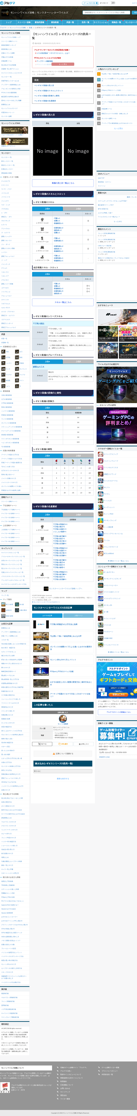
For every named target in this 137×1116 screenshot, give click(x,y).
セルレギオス (5, 307)
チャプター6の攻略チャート (10, 541)
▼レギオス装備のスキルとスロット (48, 91)
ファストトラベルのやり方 (10, 703)
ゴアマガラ (5, 288)
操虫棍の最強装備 (7, 434)
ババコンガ (5, 193)
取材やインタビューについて (70, 1074)
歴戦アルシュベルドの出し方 (10, 778)
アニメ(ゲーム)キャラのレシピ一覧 (12, 580)
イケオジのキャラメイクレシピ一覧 (13, 576)
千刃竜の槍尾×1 (59, 567)
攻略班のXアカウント (8, 146)
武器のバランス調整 (8, 53)
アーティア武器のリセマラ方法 (11, 458)
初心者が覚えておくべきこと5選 (12, 798)
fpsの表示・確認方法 (8, 647)
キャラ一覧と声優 (7, 869)
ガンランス (23, 369)
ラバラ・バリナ (6, 189)
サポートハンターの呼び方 (10, 873)
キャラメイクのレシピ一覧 (10, 552)
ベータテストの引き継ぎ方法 (10, 982)
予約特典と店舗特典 (8, 885)
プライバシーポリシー (110, 1071)
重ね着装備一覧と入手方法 (10, 679)
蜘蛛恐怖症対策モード (8, 671)
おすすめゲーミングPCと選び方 (11, 921)
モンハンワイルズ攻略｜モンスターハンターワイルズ (39, 12)
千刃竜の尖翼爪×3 (59, 529)
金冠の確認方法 (6, 727)
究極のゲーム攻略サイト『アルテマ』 (74, 1067)
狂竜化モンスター (7, 169)
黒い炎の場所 (5, 754)
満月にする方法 (6, 770)
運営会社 (63, 1095)
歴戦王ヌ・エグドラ (8, 315)
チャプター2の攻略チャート (10, 517)
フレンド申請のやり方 (8, 837)
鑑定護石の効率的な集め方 (10, 96)
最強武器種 (39, 22)
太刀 (20, 351)
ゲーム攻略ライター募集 (110, 1067)
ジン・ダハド (5, 244)
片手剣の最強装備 (7, 403)
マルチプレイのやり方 (8, 822)
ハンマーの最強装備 (8, 411)
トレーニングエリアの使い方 (10, 699)
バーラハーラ (5, 197)
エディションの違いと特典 (10, 889)
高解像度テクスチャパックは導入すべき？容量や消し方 (13, 977)
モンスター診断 (6, 116)
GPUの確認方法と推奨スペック (11, 932)
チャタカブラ (5, 181)
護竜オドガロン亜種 (8, 248)
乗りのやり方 (5, 667)
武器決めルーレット (8, 112)
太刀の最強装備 (6, 399)
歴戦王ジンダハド (7, 323)
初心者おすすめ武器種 (8, 65)
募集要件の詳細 (104, 757)
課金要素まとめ (6, 818)
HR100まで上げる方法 (8, 782)
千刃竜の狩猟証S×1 (60, 524)
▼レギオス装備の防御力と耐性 (47, 96)
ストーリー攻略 (24, 22)
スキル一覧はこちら (63, 302)
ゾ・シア (4, 260)
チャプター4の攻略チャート (10, 533)
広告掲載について (66, 1085)
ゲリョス (4, 268)
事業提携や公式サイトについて (71, 1078)
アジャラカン (5, 228)
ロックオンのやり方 (8, 723)
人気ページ (79, 615)
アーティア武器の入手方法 (10, 454)
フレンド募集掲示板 (8, 1001)
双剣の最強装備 (6, 407)
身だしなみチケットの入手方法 (11, 731)
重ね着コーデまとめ (8, 675)
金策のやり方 (5, 790)
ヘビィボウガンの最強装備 (10, 442)
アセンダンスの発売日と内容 (10, 88)
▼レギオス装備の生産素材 (45, 101)
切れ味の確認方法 (7, 742)
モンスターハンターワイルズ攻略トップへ (65, 589)
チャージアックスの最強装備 (10, 431)
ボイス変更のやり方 (8, 806)
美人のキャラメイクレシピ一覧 (11, 568)
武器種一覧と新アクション (10, 69)
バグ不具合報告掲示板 (8, 1009)
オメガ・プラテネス (8, 311)
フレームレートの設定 (8, 948)
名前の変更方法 (6, 802)
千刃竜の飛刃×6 (59, 562)
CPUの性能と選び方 (8, 929)
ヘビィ (8, 386)
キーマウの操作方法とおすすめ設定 (13, 814)
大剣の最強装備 (6, 395)
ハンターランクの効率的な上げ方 (12, 786)
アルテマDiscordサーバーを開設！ (12, 135)
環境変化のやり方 (7, 707)
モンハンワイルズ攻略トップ (10, 37)
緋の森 (21, 604)
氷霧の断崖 (23, 610)
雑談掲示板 (5, 993)
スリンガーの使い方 (8, 711)
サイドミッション (101, 22)
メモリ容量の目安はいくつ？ (10, 940)
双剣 (20, 357)
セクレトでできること (8, 652)
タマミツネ (5, 299)
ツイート (43, 744)
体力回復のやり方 (7, 853)
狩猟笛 (21, 363)
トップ (9, 22)
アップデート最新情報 (45, 61)
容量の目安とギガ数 (8, 944)
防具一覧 (85, 22)
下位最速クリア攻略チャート (10, 509)
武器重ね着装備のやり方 (9, 683)
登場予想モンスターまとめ (10, 81)
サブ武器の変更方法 (8, 695)
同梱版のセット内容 (8, 893)
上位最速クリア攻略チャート (10, 529)
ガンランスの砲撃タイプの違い (11, 486)
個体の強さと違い (7, 738)
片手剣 (8, 357)
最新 (128, 197)
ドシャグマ (5, 201)
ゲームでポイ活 (89, 3)
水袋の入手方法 (6, 762)
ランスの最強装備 (7, 419)
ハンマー (9, 363)
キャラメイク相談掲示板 (9, 1013)
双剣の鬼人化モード (8, 474)
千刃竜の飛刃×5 (59, 527)
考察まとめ (5, 857)
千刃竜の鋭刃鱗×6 (59, 560)
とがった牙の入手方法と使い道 (11, 758)
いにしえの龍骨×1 (59, 531)
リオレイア (5, 276)
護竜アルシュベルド (8, 256)
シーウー (4, 252)
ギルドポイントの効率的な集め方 (12, 734)
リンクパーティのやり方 (9, 830)
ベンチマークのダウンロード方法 (12, 956)
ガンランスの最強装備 (8, 423)
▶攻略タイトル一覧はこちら (118, 561)
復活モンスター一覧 (8, 165)
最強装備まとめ (6, 49)
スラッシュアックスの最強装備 (11, 427)
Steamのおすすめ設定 (8, 909)
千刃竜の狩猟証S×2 (60, 548)
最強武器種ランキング (8, 45)
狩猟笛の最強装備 (7, 415)
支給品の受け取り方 (8, 849)
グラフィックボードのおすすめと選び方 (14, 925)
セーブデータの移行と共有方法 (11, 968)
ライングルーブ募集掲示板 (10, 1017)
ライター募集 (65, 1099)
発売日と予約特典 (7, 881)
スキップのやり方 (7, 972)
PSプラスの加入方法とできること (12, 901)
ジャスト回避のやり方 (8, 478)
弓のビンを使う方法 (8, 466)
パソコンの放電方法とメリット (11, 952)
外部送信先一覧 (107, 1074)
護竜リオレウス (6, 240)
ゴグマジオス (5, 319)
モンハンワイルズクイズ (9, 108)
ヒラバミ (4, 224)
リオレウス (5, 272)
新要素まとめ (5, 104)
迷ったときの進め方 (8, 750)
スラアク (9, 374)
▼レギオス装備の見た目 (44, 85)
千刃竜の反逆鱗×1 (59, 543)
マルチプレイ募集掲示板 (9, 997)
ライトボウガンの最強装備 (10, 439)
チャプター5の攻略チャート (10, 537)
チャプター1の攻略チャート (10, 513)
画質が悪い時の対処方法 (9, 960)
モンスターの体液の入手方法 (10, 766)
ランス (8, 369)
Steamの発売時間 (7, 913)
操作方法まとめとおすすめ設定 (11, 810)
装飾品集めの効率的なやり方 (10, 774)
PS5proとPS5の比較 (8, 897)
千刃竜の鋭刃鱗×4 (59, 574)
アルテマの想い (66, 1071)
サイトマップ (65, 1092)
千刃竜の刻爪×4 (59, 577)
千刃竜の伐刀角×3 (59, 553)
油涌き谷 (9, 610)
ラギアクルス (5, 303)
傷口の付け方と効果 (8, 655)
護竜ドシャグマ (6, 236)
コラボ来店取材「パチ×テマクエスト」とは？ (53, 53)
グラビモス (5, 280)
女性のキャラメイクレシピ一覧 (11, 560)
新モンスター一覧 (7, 161)
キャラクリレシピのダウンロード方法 (13, 584)
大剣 (7, 351)
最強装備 (55, 22)
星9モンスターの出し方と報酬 (11, 100)
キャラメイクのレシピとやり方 (11, 73)
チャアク (22, 374)
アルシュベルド (6, 296)
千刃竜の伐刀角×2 (59, 541)
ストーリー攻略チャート (9, 41)
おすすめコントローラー (9, 917)
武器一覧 (70, 22)
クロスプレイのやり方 (8, 826)
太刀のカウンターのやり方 (10, 470)
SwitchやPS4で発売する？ (10, 905)
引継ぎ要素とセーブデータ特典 (11, 861)
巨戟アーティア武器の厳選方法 (11, 462)
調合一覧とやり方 (7, 865)
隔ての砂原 (9, 604)
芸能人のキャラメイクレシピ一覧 (12, 572)
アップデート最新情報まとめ (10, 84)
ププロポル (5, 209)
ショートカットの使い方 (9, 845)
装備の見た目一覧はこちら (63, 183)
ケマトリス (5, 185)
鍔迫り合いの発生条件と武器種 (11, 659)
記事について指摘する (64, 754)
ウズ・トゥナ (5, 205)
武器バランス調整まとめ (9, 636)
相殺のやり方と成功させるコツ (11, 663)
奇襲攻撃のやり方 (7, 715)
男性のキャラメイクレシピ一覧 (11, 564)
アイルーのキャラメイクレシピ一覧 (13, 556)
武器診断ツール (6, 61)
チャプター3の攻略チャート (10, 521)
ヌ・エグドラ (5, 232)
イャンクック (5, 264)
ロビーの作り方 (6, 833)
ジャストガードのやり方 (9, 482)
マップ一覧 (5, 595)
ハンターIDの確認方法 (8, 841)
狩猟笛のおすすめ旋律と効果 (10, 490)
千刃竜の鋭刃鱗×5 (59, 536)
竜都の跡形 (9, 616)
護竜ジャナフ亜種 (7, 284)
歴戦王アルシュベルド (8, 327)
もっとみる (118, 221)
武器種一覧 (5, 342)
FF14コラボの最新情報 (9, 92)
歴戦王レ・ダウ (6, 217)
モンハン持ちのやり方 (8, 964)
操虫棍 (8, 380)
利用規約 (63, 1081)
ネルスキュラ (5, 220)
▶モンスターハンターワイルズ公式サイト (46, 602)
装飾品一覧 (116, 22)
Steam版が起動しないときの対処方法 (13, 644)
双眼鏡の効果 (5, 719)
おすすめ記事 (47, 615)
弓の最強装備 (5, 446)
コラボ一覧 (5, 640)
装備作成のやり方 (7, 691)
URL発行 (64, 744)
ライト (21, 380)
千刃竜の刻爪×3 (59, 538)
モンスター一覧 (6, 77)
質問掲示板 (5, 1005)
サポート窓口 (5, 746)
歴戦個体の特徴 (6, 173)
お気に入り (85, 744)
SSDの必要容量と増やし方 (10, 936)
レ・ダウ (4, 213)
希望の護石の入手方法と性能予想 (12, 687)
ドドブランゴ (5, 292)
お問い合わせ (65, 1088)
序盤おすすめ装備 (7, 57)
